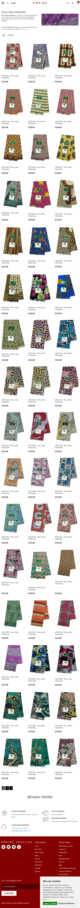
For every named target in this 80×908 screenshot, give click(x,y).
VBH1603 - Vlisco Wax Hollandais (36, 538)
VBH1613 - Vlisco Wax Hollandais (10, 401)
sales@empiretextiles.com (21, 831)
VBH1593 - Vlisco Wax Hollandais (10, 678)
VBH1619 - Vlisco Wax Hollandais (36, 308)
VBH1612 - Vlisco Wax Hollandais (36, 401)
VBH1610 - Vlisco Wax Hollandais (10, 446)
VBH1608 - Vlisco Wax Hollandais (63, 446)
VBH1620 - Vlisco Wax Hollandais (10, 308)
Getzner (37, 859)
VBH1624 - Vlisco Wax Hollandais (63, 215)
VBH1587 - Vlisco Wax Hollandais (36, 727)
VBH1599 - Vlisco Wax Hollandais (63, 582)
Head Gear (38, 865)
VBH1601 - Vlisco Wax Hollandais (10, 583)
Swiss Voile (38, 862)
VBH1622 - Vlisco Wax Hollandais (36, 262)
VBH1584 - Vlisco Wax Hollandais (36, 773)
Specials (37, 871)
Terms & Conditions (65, 871)
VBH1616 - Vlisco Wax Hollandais (10, 355)
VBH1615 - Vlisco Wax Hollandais (36, 354)
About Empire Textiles (66, 846)
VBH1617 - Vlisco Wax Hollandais (63, 308)
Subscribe (9, 893)
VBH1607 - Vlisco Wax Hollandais (10, 492)
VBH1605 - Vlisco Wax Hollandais (63, 492)
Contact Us (62, 849)
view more (25, 29)
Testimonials (63, 852)
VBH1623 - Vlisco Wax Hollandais (10, 262)
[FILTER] (3, 35)
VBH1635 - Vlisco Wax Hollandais (10, 77)
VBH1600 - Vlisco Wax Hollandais (36, 588)
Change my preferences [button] (66, 903)
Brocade (37, 868)
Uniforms (62, 862)
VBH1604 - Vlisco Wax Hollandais (10, 538)
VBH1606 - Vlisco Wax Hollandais (36, 492)
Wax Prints (38, 849)
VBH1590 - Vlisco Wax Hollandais (36, 680)
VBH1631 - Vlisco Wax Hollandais (36, 122)
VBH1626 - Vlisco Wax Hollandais (10, 214)
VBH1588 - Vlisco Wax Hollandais (10, 727)
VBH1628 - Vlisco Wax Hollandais (36, 168)
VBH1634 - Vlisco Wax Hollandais (36, 77)
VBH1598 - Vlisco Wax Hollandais (10, 633)
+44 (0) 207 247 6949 (20, 828)
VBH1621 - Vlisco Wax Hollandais (63, 262)
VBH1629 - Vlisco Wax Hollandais (10, 168)
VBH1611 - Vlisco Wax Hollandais (63, 401)
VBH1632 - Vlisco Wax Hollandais (10, 122)
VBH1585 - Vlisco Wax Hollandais (10, 773)
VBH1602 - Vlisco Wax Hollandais (63, 538)
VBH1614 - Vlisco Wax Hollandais (63, 354)
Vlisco (37, 855)
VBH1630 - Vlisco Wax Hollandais (63, 122)
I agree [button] (46, 903)
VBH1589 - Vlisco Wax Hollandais (63, 680)
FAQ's (61, 855)
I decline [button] (53, 903)
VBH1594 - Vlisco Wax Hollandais (63, 633)
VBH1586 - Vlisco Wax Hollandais (63, 727)
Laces (37, 846)
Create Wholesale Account (67, 868)
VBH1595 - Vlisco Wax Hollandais (36, 633)
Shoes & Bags (39, 852)
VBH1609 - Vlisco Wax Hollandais (36, 446)
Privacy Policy (63, 874)
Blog (60, 865)
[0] (77, 2)
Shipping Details (64, 859)
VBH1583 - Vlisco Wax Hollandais (63, 773)
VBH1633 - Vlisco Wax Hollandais (63, 77)
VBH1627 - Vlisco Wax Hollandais (63, 168)
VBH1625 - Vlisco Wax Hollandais (36, 215)
